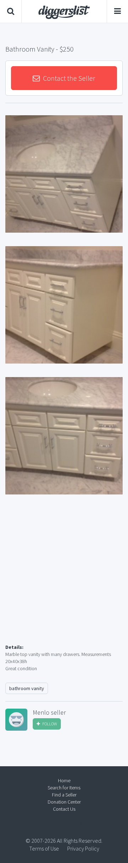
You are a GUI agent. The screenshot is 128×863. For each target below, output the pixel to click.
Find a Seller (64, 794)
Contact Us (64, 809)
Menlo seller (49, 712)
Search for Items (64, 787)
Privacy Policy (83, 848)
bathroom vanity (26, 688)
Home (64, 780)
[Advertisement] (64, 578)
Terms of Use (44, 848)
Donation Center (64, 802)
